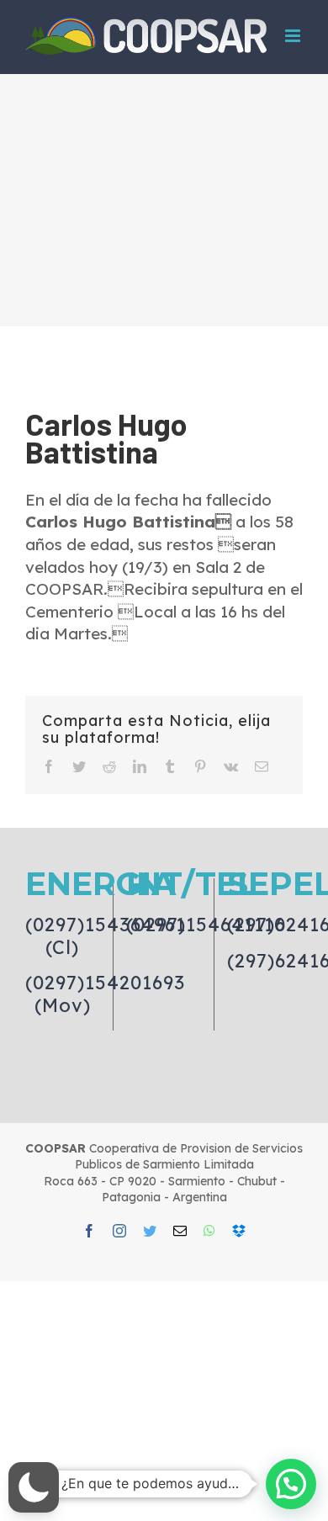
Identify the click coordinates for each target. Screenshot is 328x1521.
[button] (33, 1487)
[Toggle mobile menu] (294, 36)
